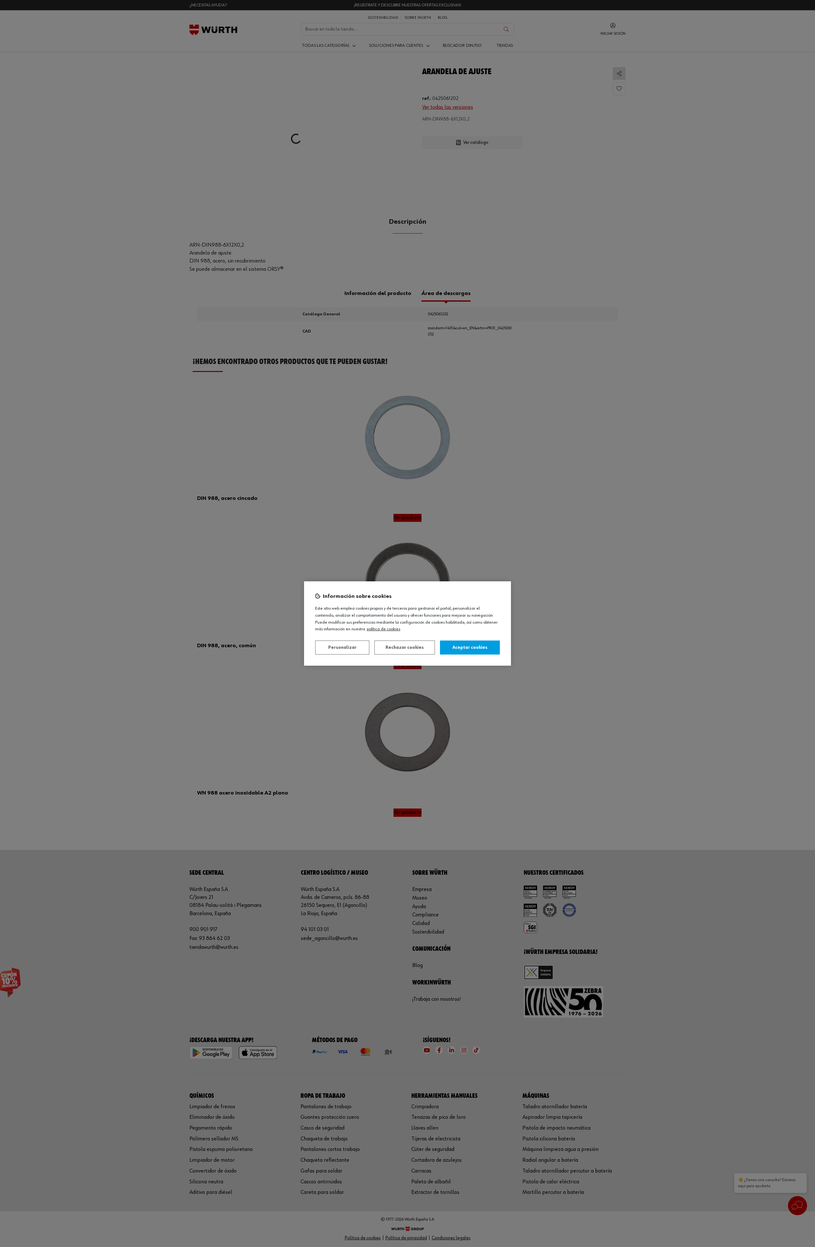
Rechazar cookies (405, 647)
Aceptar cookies (469, 647)
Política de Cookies (383, 629)
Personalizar (342, 647)
